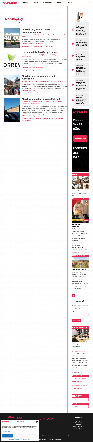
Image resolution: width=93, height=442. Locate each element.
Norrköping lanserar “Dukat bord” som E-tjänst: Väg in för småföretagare (81, 100)
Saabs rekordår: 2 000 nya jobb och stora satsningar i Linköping (81, 45)
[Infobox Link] (80, 187)
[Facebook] (48, 419)
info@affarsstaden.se (79, 351)
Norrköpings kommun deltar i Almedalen (38, 77)
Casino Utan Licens (77, 388)
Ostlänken (59, 101)
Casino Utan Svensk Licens (79, 385)
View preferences (31, 436)
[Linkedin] (52, 419)
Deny (20, 436)
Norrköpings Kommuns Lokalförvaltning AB (46, 70)
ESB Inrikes (42, 34)
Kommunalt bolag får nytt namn (39, 52)
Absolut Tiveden (76, 279)
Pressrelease (56, 34)
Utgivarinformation (26, 439)
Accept (8, 436)
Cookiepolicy (12, 439)
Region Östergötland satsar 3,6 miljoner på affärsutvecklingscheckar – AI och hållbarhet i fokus (81, 30)
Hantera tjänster (6, 431)
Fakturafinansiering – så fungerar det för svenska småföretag (81, 57)
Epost (74, 311)
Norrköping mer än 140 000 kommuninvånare (37, 31)
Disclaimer (78, 424)
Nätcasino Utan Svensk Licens (80, 378)
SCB (52, 46)
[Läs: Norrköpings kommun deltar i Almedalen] (12, 84)
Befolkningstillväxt (27, 46)
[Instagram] (44, 419)
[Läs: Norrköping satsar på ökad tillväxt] (12, 110)
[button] (36, 421)
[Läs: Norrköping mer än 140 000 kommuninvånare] (12, 38)
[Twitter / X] (40, 419)
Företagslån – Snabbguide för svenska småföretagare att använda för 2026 (81, 70)
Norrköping (49, 34)
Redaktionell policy (78, 426)
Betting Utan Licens (77, 381)
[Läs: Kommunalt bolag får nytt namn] (12, 61)
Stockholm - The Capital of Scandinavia (46, 118)
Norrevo (24, 70)
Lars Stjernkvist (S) (38, 46)
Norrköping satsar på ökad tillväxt (41, 99)
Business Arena (32, 93)
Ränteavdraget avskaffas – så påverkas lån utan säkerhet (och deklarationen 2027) (81, 86)
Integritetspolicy (18, 439)
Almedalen (25, 93)
